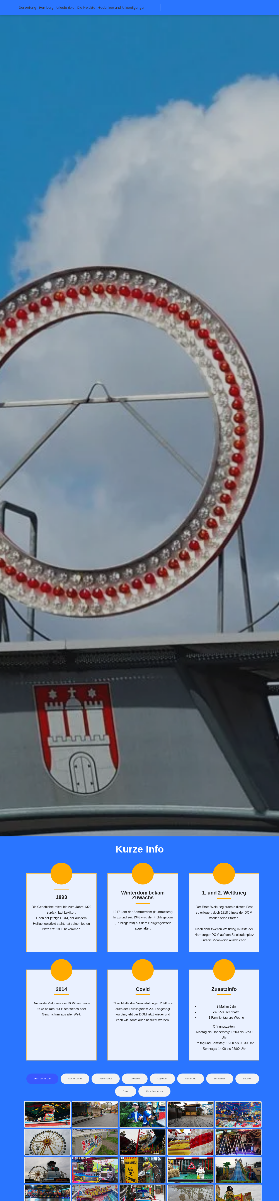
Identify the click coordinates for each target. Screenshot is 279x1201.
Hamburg (46, 7)
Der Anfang (27, 7)
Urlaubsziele (65, 7)
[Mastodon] (182, 7)
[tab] (42, 1079)
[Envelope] (166, 7)
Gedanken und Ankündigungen (121, 7)
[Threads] (190, 7)
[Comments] (199, 7)
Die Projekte (86, 7)
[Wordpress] (174, 7)
